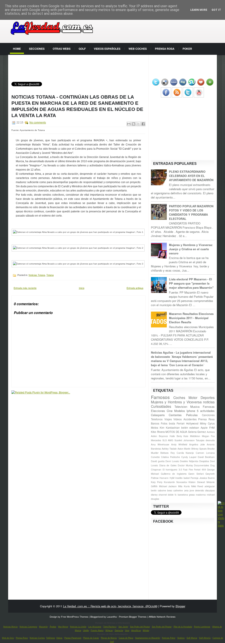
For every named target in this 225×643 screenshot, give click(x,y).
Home (17, 49)
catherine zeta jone (183, 490)
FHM (212, 427)
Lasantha (112, 616)
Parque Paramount (72, 638)
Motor (193, 397)
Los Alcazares (94, 627)
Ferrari (181, 423)
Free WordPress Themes (74, 616)
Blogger (180, 606)
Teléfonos (50, 638)
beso (169, 490)
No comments (37, 122)
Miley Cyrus (207, 423)
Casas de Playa (126, 638)
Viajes (168, 419)
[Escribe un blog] (133, 124)
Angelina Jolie (197, 444)
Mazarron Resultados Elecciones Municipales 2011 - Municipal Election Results (191, 318)
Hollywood (192, 423)
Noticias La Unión (78, 627)
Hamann (164, 477)
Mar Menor (63, 627)
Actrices (211, 432)
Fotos (164, 423)
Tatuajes (200, 440)
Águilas (53, 627)
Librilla (86, 630)
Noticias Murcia (10, 627)
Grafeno (181, 638)
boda (172, 423)
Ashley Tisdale (169, 448)
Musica (195, 406)
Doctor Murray (185, 465)
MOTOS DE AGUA (176, 432)
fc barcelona (181, 494)
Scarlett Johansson (184, 440)
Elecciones (158, 411)
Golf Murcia (192, 638)
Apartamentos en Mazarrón (147, 638)
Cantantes (175, 415)
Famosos (160, 397)
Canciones (208, 415)
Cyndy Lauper (188, 457)
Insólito (179, 477)
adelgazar (210, 486)
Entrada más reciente (25, 288)
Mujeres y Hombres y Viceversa (176, 401)
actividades (207, 411)
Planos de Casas (91, 638)
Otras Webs (62, 49)
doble (171, 494)
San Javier (123, 627)
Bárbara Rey (167, 452)
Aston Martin (184, 448)
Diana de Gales (167, 465)
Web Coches (138, 49)
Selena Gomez (197, 432)
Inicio (81, 288)
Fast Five (188, 469)
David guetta (158, 461)
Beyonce (163, 436)
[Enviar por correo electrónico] (129, 124)
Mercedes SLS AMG (162, 440)
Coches (179, 397)
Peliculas (192, 415)
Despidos (204, 461)
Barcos (155, 423)
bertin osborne (158, 490)
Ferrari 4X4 (200, 469)
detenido (199, 490)
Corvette (155, 457)
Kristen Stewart (197, 482)
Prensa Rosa (164, 49)
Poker (187, 49)
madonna (201, 494)
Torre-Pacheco (109, 627)
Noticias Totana (37, 275)
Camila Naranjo (185, 452)
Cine (169, 411)
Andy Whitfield (179, 444)
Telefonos (157, 419)
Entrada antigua (135, 288)
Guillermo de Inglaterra (174, 473)
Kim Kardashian (170, 427)
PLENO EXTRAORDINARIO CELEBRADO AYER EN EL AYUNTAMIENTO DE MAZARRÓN (191, 175)
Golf (82, 49)
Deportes (208, 397)
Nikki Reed (197, 486)
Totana (50, 275)
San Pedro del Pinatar (140, 627)
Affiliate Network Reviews (162, 616)
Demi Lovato (172, 461)
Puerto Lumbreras (202, 627)
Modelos (179, 411)
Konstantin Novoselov (175, 482)
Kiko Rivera (158, 432)
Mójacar (109, 630)
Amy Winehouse (160, 444)
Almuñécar (136, 630)
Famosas (209, 406)
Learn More (198, 9)
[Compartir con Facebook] (143, 124)
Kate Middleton (191, 436)
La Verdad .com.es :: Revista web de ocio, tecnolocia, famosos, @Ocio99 (110, 606)
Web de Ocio (8, 638)
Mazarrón (43, 627)
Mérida (146, 630)
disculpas (210, 490)
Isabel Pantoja (190, 477)
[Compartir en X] (138, 124)
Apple (204, 427)
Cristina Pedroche (170, 457)
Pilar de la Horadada (183, 627)
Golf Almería (204, 638)
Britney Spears (199, 448)
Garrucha (119, 630)
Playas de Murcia (109, 638)
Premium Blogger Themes (133, 616)
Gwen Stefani (196, 473)
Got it (216, 9)
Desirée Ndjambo (189, 461)
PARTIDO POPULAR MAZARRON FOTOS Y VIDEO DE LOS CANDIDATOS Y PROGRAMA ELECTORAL (191, 212)
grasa (192, 494)
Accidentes (190, 419)
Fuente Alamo (97, 630)
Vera (127, 630)
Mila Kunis (184, 486)
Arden (154, 436)
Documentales (201, 465)
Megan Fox (208, 436)
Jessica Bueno (207, 477)
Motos (154, 427)
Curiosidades (161, 406)
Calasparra (158, 415)
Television (180, 406)
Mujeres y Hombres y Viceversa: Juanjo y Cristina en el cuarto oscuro (191, 249)
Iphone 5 (192, 411)
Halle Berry (176, 436)
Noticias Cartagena (28, 627)
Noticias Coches (37, 638)
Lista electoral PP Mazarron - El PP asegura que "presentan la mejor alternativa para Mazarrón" (191, 283)
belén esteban (190, 427)
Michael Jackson (168, 486)
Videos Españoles (107, 49)
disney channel (159, 494)
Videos (177, 419)
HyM (172, 477)
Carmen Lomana (205, 452)
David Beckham (206, 457)
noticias (209, 401)
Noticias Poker (168, 638)
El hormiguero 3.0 (172, 469)
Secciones (37, 49)
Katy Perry (156, 482)
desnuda (210, 440)
